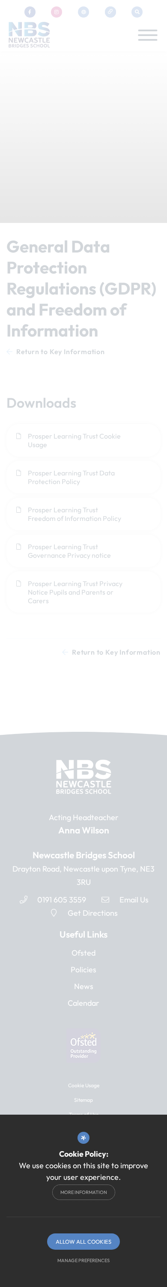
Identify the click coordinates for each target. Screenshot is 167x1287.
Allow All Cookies (83, 1241)
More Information (83, 1192)
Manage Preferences (83, 1260)
